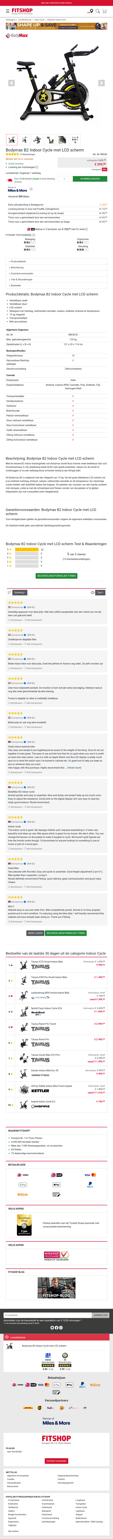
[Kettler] (40, 1091)
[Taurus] (40, 967)
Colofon (61, 1479)
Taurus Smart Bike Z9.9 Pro (45, 1055)
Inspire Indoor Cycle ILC (43, 1101)
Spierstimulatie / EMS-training (89, 1522)
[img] (31, 189)
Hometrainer (47, 1500)
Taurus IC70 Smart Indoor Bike (47, 961)
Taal (99, 592)
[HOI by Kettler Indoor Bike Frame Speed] (23, 1089)
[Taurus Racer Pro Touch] (23, 1026)
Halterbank (47, 1507)
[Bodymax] (17, 35)
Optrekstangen (48, 1522)
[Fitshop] (22, 11)
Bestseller (16, 285)
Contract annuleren (56, 1461)
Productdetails (18, 261)
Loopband (80, 1500)
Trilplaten (12, 1525)
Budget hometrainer (17, 1514)
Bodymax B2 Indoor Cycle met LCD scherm (44, 1345)
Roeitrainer (13, 1504)
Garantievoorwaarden (22, 273)
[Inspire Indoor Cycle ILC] (23, 1104)
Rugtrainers (13, 1522)
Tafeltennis (13, 1507)
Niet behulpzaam (34, 620)
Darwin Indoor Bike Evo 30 (44, 1070)
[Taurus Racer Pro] (23, 1042)
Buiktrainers (81, 1518)
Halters (11, 1511)
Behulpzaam (16, 620)
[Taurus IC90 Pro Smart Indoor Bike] (23, 980)
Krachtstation (48, 1504)
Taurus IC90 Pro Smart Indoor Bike (49, 977)
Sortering (19, 592)
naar (14, 1451)
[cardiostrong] (40, 998)
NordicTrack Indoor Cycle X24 (46, 1008)
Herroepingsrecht (66, 1483)
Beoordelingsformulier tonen (56, 575)
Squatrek (12, 1518)
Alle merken (13, 1531)
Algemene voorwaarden (18, 1475)
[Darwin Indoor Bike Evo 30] (23, 1073)
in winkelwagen (90, 178)
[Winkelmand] (105, 11)
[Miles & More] (56, 1421)
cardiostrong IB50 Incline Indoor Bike (50, 992)
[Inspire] (40, 1107)
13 (42, 549)
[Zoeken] (98, 11)
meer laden (35, 933)
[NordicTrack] (40, 1013)
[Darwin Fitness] (40, 1076)
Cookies (10, 1479)
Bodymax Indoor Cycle (56, 20)
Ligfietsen (80, 1511)
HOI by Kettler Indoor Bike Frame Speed (51, 1086)
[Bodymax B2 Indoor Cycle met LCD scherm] (13, 1346)
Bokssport (46, 1511)
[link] (23, 1175)
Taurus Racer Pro (40, 1039)
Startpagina (10, 20)
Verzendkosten (14, 1483)
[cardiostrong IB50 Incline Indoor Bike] (23, 995)
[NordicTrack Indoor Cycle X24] (23, 1011)
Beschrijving (17, 267)
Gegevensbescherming (68, 1475)
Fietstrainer (47, 1514)
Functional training (50, 1518)
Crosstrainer (13, 1500)
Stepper (79, 1514)
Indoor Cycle (39, 20)
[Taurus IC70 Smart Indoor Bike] (23, 964)
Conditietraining (24, 20)
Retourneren (12, 1486)
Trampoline (81, 1504)
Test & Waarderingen (21, 279)
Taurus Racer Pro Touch (43, 1023)
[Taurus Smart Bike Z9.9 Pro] (23, 1057)
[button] (11, 139)
